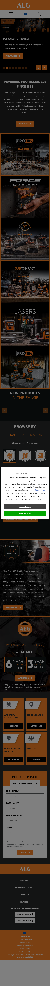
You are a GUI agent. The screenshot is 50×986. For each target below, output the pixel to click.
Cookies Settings (25, 507)
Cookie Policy (40, 490)
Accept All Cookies (25, 513)
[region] (25, 493)
